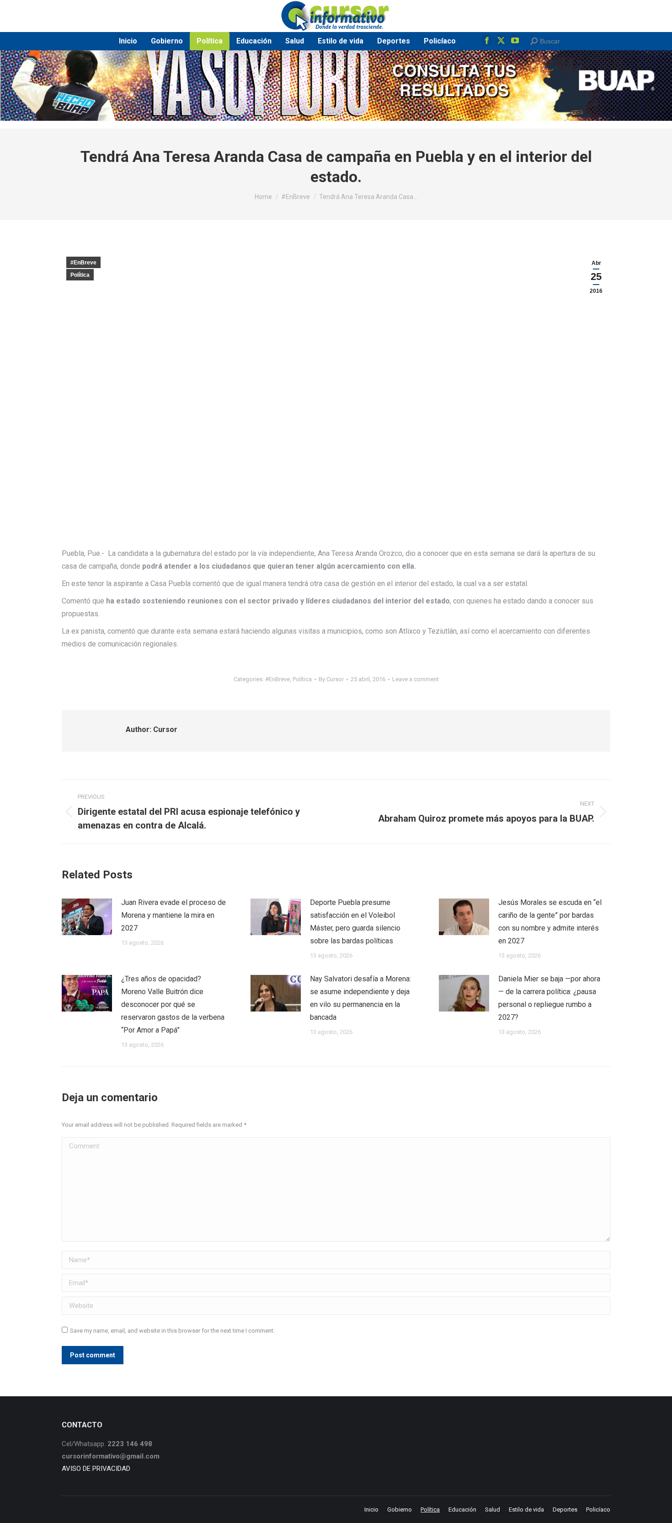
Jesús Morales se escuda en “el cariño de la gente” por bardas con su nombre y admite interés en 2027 (550, 921)
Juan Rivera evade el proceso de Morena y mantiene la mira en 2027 (173, 915)
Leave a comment (415, 679)
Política (80, 275)
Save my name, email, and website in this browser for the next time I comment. (172, 1330)
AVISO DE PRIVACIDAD (96, 1468)
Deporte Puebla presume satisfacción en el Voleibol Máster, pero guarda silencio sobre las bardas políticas (355, 921)
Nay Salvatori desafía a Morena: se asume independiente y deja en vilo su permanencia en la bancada (360, 998)
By (331, 679)
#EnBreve (83, 262)
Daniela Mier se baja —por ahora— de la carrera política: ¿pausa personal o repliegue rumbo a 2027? (549, 998)
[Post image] (87, 917)
